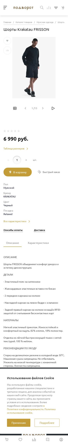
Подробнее (47, 422)
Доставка (39, 230)
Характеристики (38, 242)
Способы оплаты (13, 230)
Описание (12, 242)
